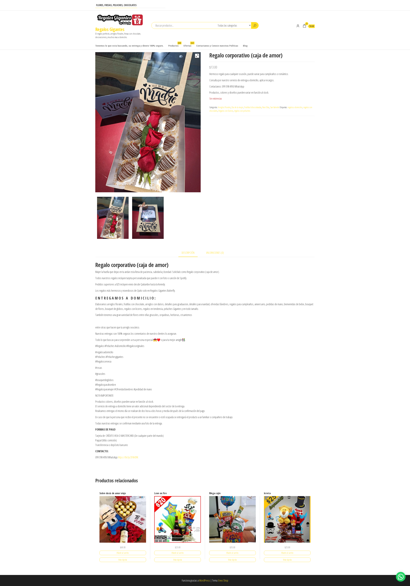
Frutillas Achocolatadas (252, 107)
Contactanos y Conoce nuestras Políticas (217, 45)
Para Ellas (265, 107)
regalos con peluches (242, 110)
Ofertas (188, 44)
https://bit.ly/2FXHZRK (128, 457)
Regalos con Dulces (225, 110)
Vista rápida (122, 559)
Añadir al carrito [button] (123, 552)
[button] (401, 577)
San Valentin (274, 107)
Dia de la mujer (237, 107)
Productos (174, 44)
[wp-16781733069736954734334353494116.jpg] (113, 218)
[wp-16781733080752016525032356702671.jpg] (148, 218)
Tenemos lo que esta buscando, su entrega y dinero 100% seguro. (129, 45)
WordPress (204, 580)
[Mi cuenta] (298, 26)
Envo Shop (223, 580)
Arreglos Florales (224, 107)
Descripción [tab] (188, 253)
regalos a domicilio (295, 107)
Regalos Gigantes (109, 29)
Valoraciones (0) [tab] (215, 253)
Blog (245, 45)
